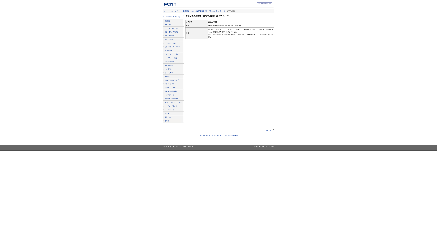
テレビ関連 (168, 69)
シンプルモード (169, 95)
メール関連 (168, 24)
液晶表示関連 (169, 65)
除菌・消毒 (168, 117)
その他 (167, 121)
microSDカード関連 (171, 58)
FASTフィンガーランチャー (173, 102)
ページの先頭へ (267, 130)
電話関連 (167, 21)
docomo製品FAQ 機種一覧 (199, 11)
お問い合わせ (167, 146)
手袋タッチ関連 (169, 61)
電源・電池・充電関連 (171, 32)
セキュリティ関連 (170, 43)
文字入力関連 (169, 39)
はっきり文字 (169, 73)
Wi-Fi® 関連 (168, 50)
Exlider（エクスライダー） (173, 80)
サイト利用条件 (204, 135)
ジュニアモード (169, 110)
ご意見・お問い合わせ (230, 135)
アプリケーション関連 (171, 28)
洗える (167, 113)
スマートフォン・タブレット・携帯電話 (176, 11)
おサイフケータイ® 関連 (172, 47)
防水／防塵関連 (169, 36)
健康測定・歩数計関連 (171, 98)
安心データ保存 (169, 84)
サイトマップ (216, 135)
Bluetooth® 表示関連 (171, 91)
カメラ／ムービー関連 (171, 54)
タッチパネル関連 (170, 87)
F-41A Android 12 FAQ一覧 (217, 11)
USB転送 (167, 76)
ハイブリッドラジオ (171, 106)
